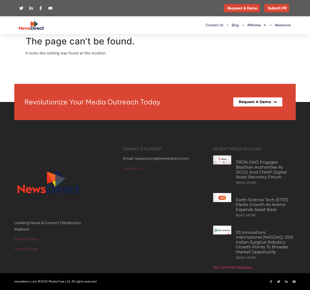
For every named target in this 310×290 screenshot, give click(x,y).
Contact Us (214, 25)
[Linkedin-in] (286, 281)
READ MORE (246, 183)
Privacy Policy (26, 239)
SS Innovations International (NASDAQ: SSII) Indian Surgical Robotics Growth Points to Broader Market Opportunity (264, 242)
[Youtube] (294, 281)
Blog (235, 25)
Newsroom (283, 25)
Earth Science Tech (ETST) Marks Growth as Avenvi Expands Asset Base (262, 204)
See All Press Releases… (234, 267)
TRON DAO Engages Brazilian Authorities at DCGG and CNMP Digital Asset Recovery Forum (261, 169)
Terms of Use (26, 249)
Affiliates (254, 25)
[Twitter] (278, 281)
